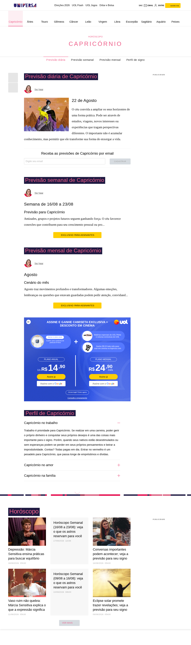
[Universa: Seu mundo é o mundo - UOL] (25, 5)
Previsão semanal (82, 59)
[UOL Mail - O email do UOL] (148, 5)
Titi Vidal (38, 89)
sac (141, 5)
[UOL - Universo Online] (38, 5)
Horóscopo (95, 36)
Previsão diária (55, 59)
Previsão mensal (110, 59)
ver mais (67, 623)
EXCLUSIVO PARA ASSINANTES (77, 235)
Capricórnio (95, 44)
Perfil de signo (135, 59)
